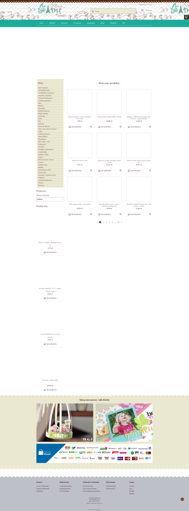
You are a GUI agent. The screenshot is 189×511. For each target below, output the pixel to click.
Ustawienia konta (65, 488)
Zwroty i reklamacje (42, 486)
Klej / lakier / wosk (44, 142)
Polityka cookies (111, 486)
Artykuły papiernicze (44, 101)
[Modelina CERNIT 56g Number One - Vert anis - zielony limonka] (139, 101)
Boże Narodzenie (43, 88)
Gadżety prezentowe (44, 134)
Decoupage (41, 108)
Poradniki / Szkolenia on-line (47, 175)
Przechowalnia (64, 491)
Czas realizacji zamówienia (91, 491)
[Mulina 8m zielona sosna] (80, 145)
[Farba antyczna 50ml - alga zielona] (80, 189)
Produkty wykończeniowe (45, 149)
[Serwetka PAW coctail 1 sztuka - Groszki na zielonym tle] (109, 189)
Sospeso (40, 157)
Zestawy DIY (42, 172)
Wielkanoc (41, 178)
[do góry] (182, 499)
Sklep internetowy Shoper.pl (94, 509)
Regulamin (39, 491)
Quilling (40, 167)
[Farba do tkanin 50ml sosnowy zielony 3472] (139, 145)
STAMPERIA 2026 (44, 90)
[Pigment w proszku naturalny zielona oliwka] (109, 145)
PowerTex (41, 147)
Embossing (41, 116)
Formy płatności (88, 486)
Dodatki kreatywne (44, 111)
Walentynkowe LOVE (44, 170)
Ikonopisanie (42, 139)
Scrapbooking (42, 152)
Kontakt (131, 491)
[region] (94, 53)
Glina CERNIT (42, 136)
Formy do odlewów (44, 126)
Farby (40, 119)
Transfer (40, 162)
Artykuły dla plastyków (45, 98)
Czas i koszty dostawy (90, 488)
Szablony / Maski (43, 154)
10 (118, 222)
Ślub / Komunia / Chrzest (46, 160)
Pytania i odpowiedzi (42, 488)
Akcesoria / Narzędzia (44, 95)
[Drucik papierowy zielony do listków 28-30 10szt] (80, 101)
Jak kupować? (110, 488)
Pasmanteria (42, 144)
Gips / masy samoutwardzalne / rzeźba (47, 130)
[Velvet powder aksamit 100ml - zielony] (109, 101)
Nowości (40, 183)
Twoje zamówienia (65, 486)
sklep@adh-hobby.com (96, 503)
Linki (130, 488)
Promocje (41, 185)
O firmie (131, 486)
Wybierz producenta (42, 195)
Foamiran (41, 124)
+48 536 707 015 (95, 501)
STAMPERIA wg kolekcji (46, 93)
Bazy (39, 103)
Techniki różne (42, 165)
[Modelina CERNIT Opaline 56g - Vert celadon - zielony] (139, 189)
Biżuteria (41, 106)
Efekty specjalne (43, 113)
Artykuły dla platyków (45, 180)
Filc (39, 121)
